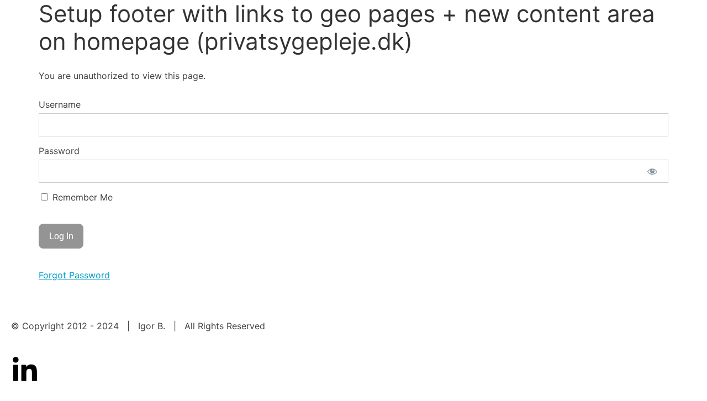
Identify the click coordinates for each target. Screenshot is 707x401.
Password (59, 150)
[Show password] (652, 171)
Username (60, 104)
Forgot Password (74, 275)
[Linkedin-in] (25, 370)
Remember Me (81, 197)
